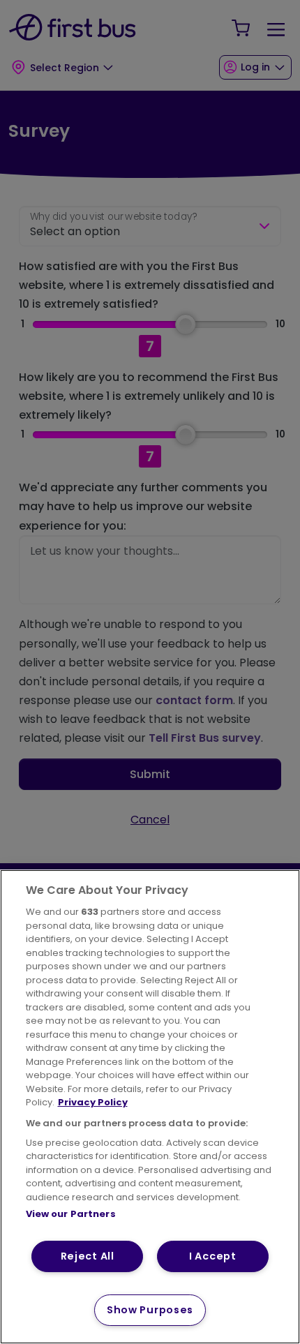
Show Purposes (150, 1310)
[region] (150, 1106)
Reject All (87, 1256)
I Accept (213, 1256)
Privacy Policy (93, 1102)
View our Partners (71, 1213)
